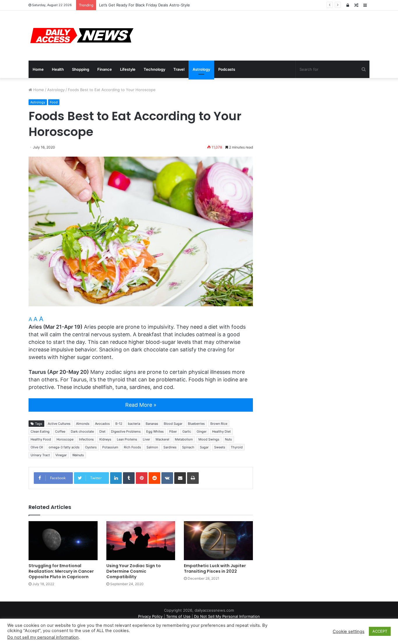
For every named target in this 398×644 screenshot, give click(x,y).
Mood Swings (208, 439)
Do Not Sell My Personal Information (227, 616)
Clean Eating (40, 431)
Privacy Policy (150, 616)
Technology (154, 69)
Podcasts (226, 69)
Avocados (102, 424)
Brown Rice (218, 424)
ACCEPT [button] (379, 631)
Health (58, 69)
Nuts (228, 439)
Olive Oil (37, 447)
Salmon (152, 447)
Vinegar (61, 455)
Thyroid (237, 447)
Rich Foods (132, 447)
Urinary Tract (40, 455)
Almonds (82, 424)
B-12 (118, 424)
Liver (146, 439)
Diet (102, 431)
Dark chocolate (82, 431)
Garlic (186, 431)
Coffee (60, 431)
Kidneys (105, 439)
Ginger (202, 431)
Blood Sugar (173, 424)
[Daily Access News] (81, 35)
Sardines (170, 447)
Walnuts (78, 455)
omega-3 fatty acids (64, 447)
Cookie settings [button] (348, 631)
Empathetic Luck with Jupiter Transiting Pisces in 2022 (215, 568)
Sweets (219, 447)
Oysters (91, 447)
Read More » (140, 405)
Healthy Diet (221, 431)
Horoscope (65, 439)
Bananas (152, 424)
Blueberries (196, 424)
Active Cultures (59, 424)
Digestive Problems (126, 431)
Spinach (188, 447)
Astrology (201, 69)
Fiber (173, 431)
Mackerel (162, 439)
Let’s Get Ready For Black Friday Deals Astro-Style (144, 5)
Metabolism (184, 439)
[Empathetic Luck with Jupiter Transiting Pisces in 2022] (218, 540)
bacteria (134, 424)
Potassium (110, 447)
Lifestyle (127, 69)
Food (54, 102)
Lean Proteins (127, 439)
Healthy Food (41, 439)
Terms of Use (178, 616)
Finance (104, 69)
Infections (86, 439)
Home (38, 69)
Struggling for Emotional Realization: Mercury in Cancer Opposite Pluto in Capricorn (61, 571)
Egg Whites (155, 431)
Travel (178, 69)
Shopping (80, 69)
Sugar (204, 447)
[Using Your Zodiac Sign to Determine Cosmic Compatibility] (140, 540)
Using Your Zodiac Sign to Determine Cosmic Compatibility (133, 571)
